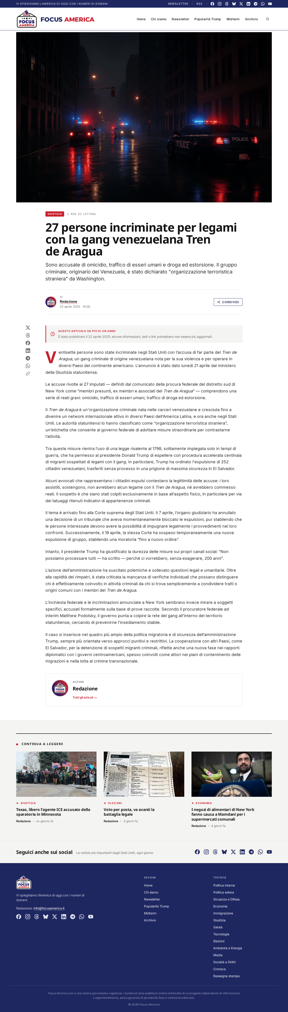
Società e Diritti (224, 962)
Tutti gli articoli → (85, 697)
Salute (218, 927)
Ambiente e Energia (227, 948)
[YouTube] (270, 4)
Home (141, 19)
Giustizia (55, 214)
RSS (199, 3)
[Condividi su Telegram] (28, 358)
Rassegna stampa (226, 976)
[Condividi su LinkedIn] (28, 350)
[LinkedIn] (248, 4)
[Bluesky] (234, 4)
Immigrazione (223, 913)
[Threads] (227, 4)
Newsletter (178, 3)
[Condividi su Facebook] (28, 343)
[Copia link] (28, 373)
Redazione (68, 301)
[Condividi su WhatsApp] (28, 366)
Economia (220, 906)
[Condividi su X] (28, 327)
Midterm (233, 19)
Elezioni (218, 941)
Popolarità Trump (207, 19)
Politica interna (224, 885)
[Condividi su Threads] (28, 335)
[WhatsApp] (263, 4)
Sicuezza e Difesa (226, 899)
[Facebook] (212, 4)
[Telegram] (255, 4)
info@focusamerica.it (49, 908)
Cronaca (219, 969)
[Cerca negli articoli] (267, 19)
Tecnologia (221, 934)
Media (218, 955)
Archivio (251, 19)
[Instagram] (219, 4)
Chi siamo (158, 19)
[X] (241, 4)
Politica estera (223, 892)
